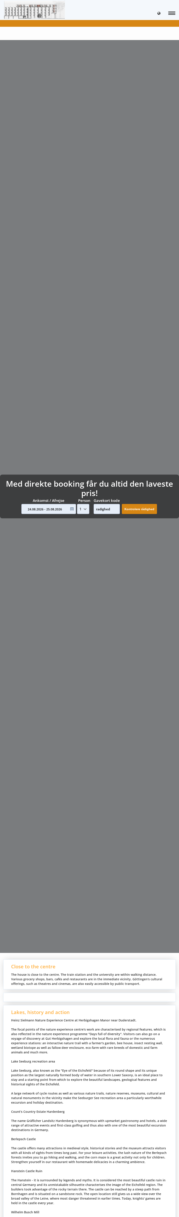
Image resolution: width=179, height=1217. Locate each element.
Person (84, 500)
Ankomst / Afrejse (48, 500)
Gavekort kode (107, 500)
